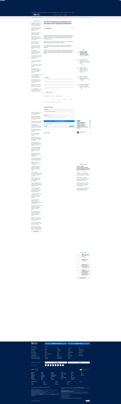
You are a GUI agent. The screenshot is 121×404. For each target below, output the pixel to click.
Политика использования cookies (65, 395)
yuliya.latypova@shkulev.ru (80, 387)
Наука (58, 355)
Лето (58, 352)
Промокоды (39, 12)
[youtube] (60, 365)
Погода (48, 12)
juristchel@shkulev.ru (53, 394)
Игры (70, 12)
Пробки (61, 14)
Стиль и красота (81, 349)
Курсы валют (66, 12)
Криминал (59, 349)
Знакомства (44, 12)
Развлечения (70, 355)
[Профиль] (89, 15)
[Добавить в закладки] (71, 28)
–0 (73, 113)
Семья (69, 358)
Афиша (58, 12)
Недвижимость (34, 12)
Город (46, 352)
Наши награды (33, 352)
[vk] (48, 365)
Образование (59, 358)
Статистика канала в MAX (35, 358)
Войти (47, 126)
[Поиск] (85, 15)
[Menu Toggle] (32, 15)
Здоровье (46, 358)
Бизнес (46, 349)
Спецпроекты (81, 355)
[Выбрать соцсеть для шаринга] (74, 28)
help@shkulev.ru (33, 395)
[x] (58, 365)
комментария (48, 28)
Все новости (36, 21)
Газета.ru (45, 53)
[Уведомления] (87, 15)
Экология (80, 352)
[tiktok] (63, 365)
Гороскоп (61, 12)
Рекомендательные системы (65, 396)
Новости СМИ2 (46, 132)
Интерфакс (52, 37)
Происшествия (70, 352)
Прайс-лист (33, 349)
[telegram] (46, 365)
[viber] (53, 365)
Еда (45, 355)
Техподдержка (33, 355)
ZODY (73, 12)
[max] (56, 365)
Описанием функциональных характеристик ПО (67, 391)
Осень (69, 349)
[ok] (51, 365)
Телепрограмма (53, 12)
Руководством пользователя (65, 390)
